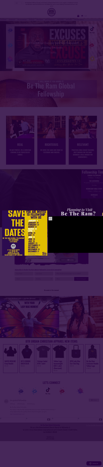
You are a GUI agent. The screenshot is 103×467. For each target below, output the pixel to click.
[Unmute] (52, 251)
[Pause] (50, 251)
